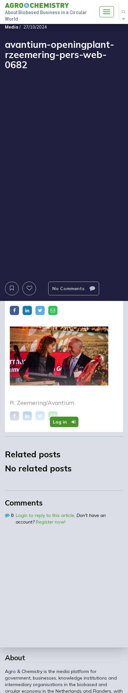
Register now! (50, 522)
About (15, 657)
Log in (60, 422)
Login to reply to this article (45, 515)
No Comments (69, 288)
